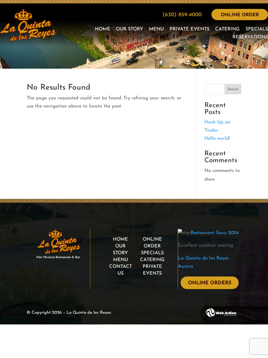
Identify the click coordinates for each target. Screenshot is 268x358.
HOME (120, 239)
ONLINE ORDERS (209, 283)
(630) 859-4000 (182, 15)
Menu (156, 30)
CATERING (152, 260)
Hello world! (217, 138)
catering (227, 30)
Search (232, 89)
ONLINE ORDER (240, 15)
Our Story (129, 30)
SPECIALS (152, 253)
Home (102, 30)
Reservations (250, 37)
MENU (120, 260)
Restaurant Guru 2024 (215, 233)
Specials (256, 30)
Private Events (189, 30)
